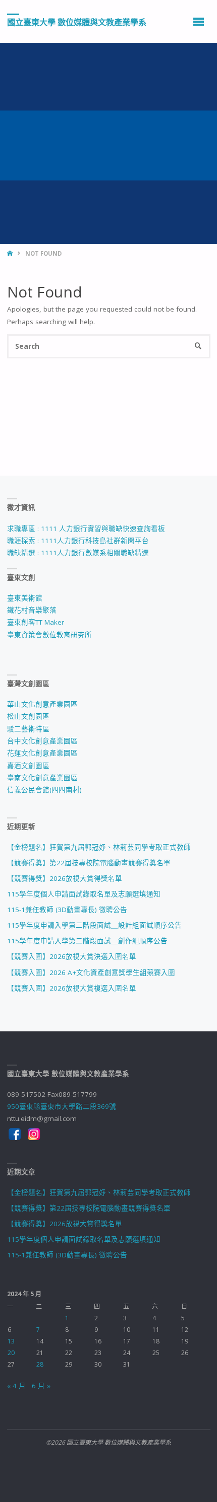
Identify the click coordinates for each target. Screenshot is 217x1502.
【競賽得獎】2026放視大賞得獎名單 (64, 878)
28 (39, 1364)
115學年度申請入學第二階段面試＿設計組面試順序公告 (94, 925)
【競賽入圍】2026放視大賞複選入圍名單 (71, 988)
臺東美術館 (24, 598)
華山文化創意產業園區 (42, 704)
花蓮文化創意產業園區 (42, 753)
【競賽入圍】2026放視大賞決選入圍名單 (71, 956)
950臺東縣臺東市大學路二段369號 (61, 1106)
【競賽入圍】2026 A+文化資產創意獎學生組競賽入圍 (91, 972)
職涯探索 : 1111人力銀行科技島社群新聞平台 (78, 540)
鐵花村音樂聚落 (32, 610)
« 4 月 (16, 1385)
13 (11, 1341)
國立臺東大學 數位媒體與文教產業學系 (76, 21)
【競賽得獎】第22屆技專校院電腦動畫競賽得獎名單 (89, 862)
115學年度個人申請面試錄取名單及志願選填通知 (83, 893)
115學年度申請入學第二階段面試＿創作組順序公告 (87, 940)
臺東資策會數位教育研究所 (49, 634)
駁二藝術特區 (28, 728)
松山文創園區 (28, 716)
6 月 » (41, 1385)
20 (11, 1352)
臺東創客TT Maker (35, 622)
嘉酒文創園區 (28, 765)
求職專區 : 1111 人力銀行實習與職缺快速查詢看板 (86, 528)
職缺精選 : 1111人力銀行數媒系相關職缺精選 (78, 552)
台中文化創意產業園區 (42, 740)
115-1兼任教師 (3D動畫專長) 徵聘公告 (67, 909)
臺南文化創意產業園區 (42, 777)
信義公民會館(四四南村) (44, 789)
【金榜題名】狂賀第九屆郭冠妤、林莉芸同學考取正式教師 (99, 847)
